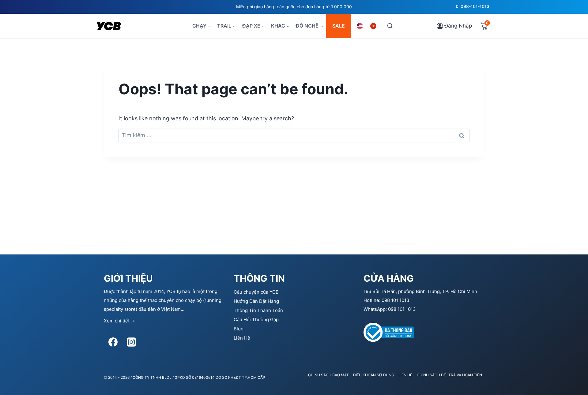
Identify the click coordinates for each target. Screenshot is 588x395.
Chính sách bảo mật (328, 375)
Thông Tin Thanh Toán (258, 310)
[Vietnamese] (374, 26)
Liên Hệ (242, 338)
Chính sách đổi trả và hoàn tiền (449, 375)
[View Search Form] (389, 26)
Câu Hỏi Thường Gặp (256, 319)
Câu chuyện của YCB (256, 292)
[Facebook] (113, 342)
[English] (361, 26)
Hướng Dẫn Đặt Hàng (256, 301)
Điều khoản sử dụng (373, 375)
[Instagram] (131, 342)
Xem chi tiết (117, 321)
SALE (338, 26)
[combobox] (294, 135)
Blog (238, 329)
